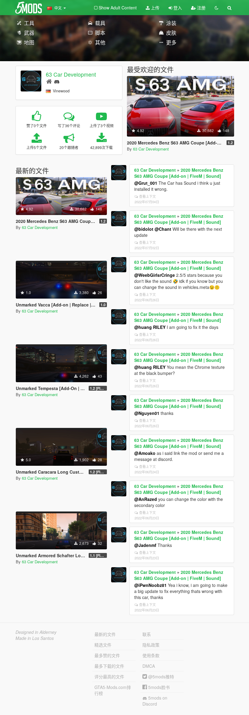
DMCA (148, 666)
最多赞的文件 (107, 655)
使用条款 (150, 655)
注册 (201, 8)
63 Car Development (71, 74)
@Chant (163, 229)
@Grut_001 (145, 183)
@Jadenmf (145, 545)
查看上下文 (147, 196)
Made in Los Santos (34, 638)
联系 (146, 634)
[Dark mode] (216, 7)
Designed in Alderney (35, 632)
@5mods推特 (160, 677)
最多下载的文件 (109, 666)
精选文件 (102, 645)
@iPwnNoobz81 (150, 585)
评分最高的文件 (109, 677)
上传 (154, 8)
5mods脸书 (158, 687)
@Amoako (144, 453)
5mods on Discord (154, 701)
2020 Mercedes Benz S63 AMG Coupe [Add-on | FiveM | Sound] (178, 173)
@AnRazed (145, 499)
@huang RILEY (149, 327)
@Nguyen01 (146, 413)
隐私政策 (150, 645)
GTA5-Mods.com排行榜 (112, 690)
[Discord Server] (56, 81)
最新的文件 (105, 634)
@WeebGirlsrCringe (154, 275)
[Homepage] (49, 81)
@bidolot (143, 229)
